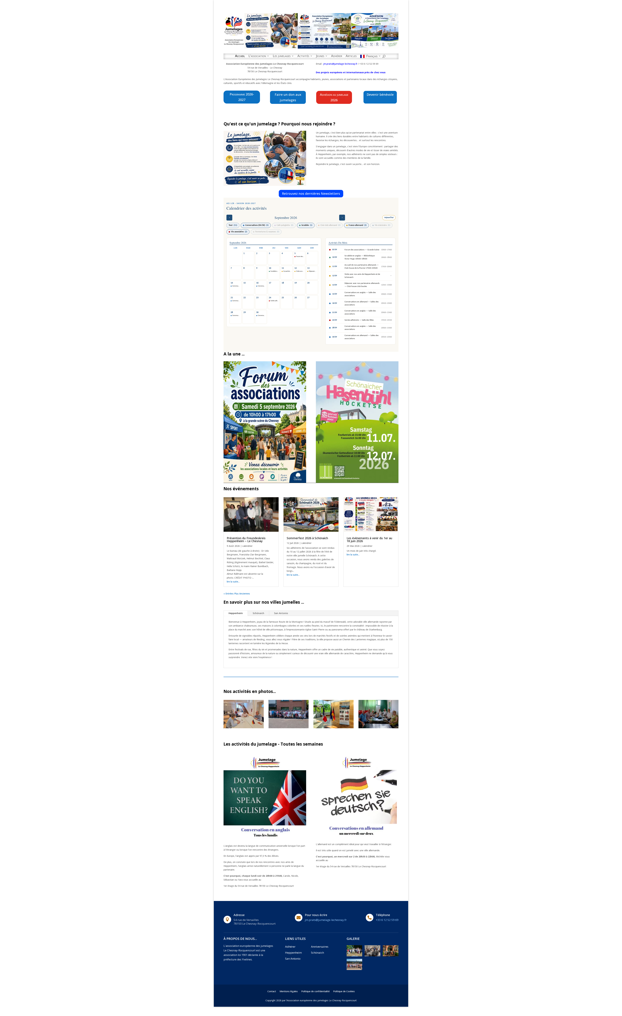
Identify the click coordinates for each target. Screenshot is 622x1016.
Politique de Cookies (344, 991)
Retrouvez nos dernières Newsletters (311, 193)
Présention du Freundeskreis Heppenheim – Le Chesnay (246, 539)
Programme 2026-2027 (242, 97)
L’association (257, 56)
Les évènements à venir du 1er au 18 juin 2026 (369, 539)
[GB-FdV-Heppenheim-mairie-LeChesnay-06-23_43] (354, 969)
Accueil (240, 56)
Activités (303, 56)
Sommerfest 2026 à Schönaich (307, 538)
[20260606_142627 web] (244, 727)
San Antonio (281, 613)
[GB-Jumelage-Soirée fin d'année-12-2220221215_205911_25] (372, 955)
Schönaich (258, 613)
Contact (271, 991)
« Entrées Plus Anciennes (237, 593)
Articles (351, 56)
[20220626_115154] (354, 955)
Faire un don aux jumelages (288, 97)
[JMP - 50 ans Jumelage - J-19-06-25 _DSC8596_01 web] (333, 727)
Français (372, 56)
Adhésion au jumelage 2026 (334, 97)
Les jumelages (282, 56)
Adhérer (336, 56)
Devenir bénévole (380, 94)
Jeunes (320, 56)
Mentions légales (289, 991)
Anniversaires (319, 946)
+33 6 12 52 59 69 (387, 920)
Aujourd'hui (388, 218)
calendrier (247, 545)
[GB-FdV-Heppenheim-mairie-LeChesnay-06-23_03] (390, 955)
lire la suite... (233, 581)
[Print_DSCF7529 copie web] (378, 727)
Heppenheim (236, 613)
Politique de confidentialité (315, 991)
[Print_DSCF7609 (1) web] (289, 727)
